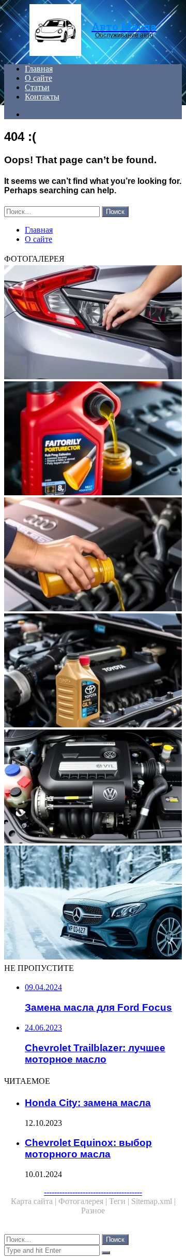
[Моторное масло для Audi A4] (93, 555)
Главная (39, 68)
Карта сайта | (34, 1201)
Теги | (120, 1201)
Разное (93, 1210)
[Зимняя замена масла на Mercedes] (93, 904)
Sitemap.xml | (153, 1201)
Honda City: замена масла (88, 1102)
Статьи (37, 87)
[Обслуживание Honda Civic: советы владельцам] (93, 323)
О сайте (38, 78)
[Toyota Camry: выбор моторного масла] (93, 671)
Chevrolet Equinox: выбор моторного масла (88, 1148)
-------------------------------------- (93, 1191)
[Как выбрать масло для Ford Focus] (93, 439)
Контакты (42, 96)
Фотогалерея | (83, 1201)
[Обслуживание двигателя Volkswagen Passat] (93, 787)
